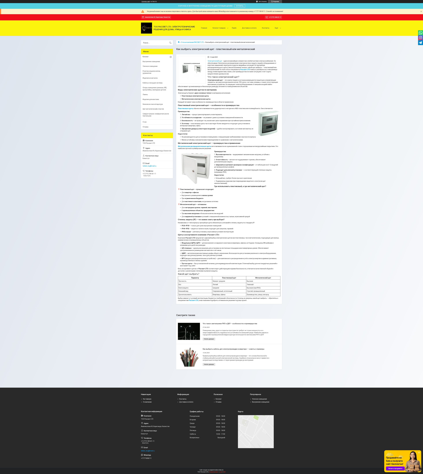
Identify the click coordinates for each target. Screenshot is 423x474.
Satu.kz (221, 470)
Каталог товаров (219, 28)
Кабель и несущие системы (152, 83)
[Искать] (170, 42)
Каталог (146, 57)
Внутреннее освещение (151, 61)
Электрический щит (215, 61)
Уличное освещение (150, 66)
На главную (147, 399)
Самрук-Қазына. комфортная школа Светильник (156, 115)
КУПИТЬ (239, 6)
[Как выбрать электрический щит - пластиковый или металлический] (191, 70)
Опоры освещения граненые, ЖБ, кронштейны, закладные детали (155, 89)
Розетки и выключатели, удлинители (151, 72)
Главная (204, 28)
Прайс (234, 28)
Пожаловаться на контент (217, 472)
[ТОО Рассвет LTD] (146, 28)
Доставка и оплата (249, 28)
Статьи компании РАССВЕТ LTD (192, 42)
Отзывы (145, 127)
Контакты (265, 28)
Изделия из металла (150, 78)
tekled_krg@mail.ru (149, 166)
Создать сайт (146, 1)
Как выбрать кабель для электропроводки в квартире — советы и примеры (233, 349)
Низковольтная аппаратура (153, 104)
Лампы (145, 94)
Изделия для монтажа (151, 99)
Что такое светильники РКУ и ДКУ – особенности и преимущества (230, 324)
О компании (147, 402)
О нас (145, 122)
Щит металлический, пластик (153, 109)
